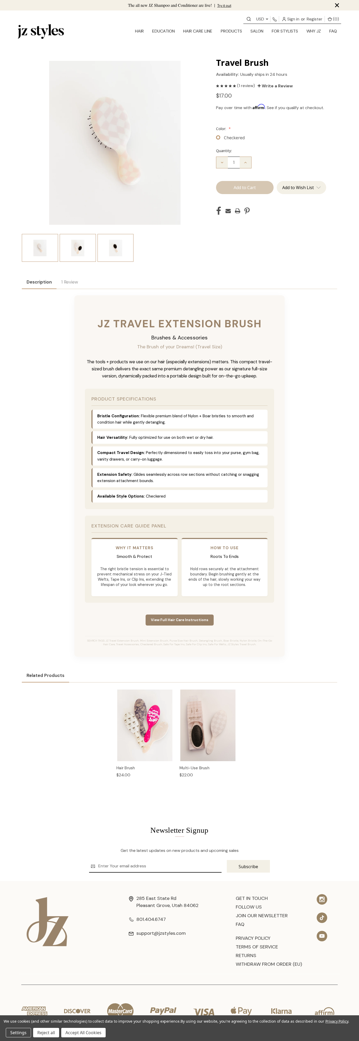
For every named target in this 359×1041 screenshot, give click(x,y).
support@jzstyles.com (161, 933)
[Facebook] (218, 211)
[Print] (237, 211)
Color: (223, 128)
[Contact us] (248, 19)
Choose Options (145, 731)
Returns (246, 955)
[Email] (228, 211)
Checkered (234, 138)
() (335, 19)
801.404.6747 (151, 919)
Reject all (46, 1032)
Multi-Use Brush (194, 768)
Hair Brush (125, 768)
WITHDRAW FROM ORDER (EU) (269, 964)
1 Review (69, 282)
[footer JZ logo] (47, 921)
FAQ (333, 31)
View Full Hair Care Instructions (179, 620)
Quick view (145, 720)
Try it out (224, 5)
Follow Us (249, 907)
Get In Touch (252, 898)
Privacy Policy (253, 938)
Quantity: (224, 150)
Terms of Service (257, 947)
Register (314, 19)
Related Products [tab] (45, 675)
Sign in (292, 19)
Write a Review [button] (277, 86)
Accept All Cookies (83, 1032)
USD (260, 19)
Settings (18, 1032)
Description (39, 282)
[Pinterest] (247, 211)
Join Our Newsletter (262, 915)
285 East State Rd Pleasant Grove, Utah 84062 (167, 902)
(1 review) (246, 85)
